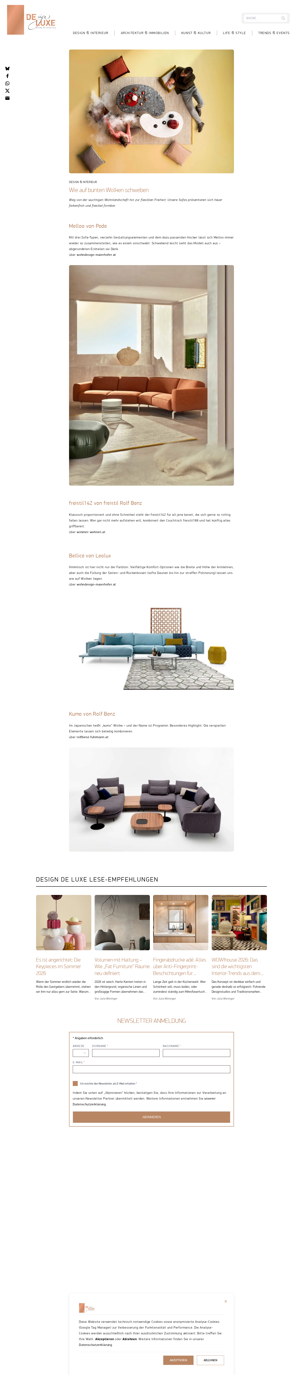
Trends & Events (274, 33)
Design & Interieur (90, 33)
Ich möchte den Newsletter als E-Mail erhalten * (108, 1083)
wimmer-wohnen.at (91, 532)
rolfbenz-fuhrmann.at (93, 737)
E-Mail (78, 1062)
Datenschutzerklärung (95, 1345)
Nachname (171, 1046)
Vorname (99, 1046)
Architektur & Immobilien (145, 33)
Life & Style (234, 33)
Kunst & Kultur (196, 33)
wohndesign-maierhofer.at (96, 255)
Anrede (79, 1046)
